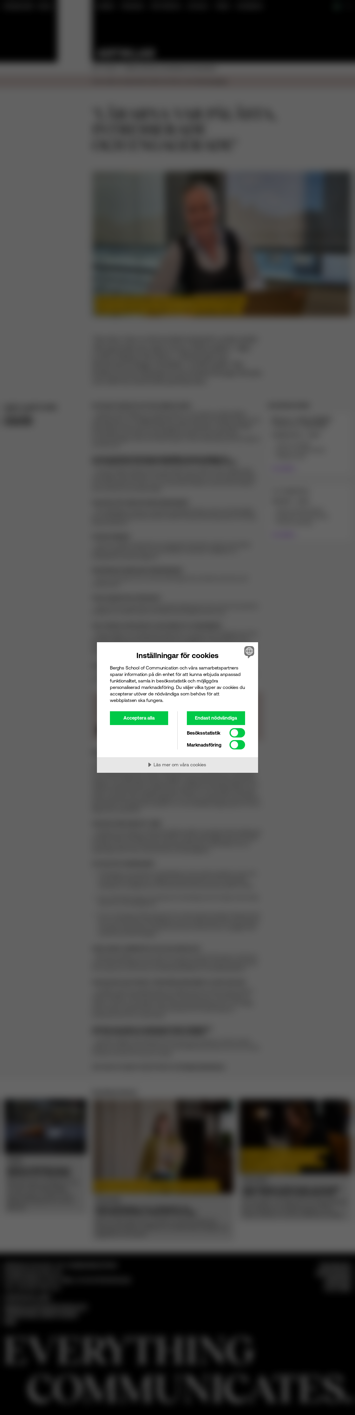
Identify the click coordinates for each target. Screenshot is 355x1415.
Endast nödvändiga (216, 718)
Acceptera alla (139, 718)
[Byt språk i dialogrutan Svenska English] (248, 652)
